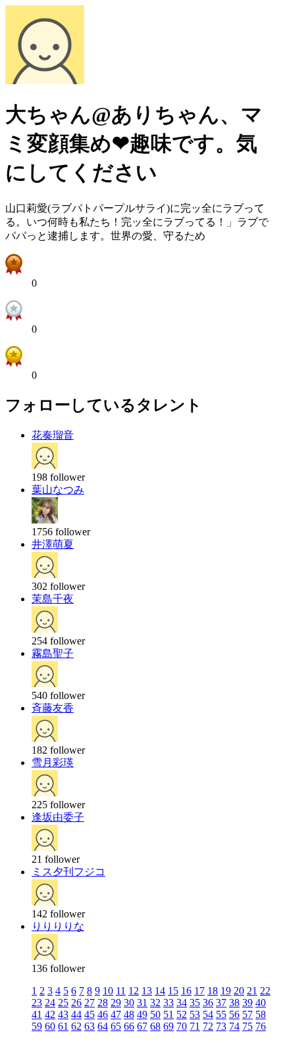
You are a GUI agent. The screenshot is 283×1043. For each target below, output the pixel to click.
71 (195, 1026)
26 (76, 1002)
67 (142, 1026)
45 (89, 1014)
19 (225, 990)
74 (234, 1026)
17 (199, 990)
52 (181, 1014)
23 (37, 1002)
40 (260, 1002)
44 (76, 1014)
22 (265, 990)
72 (208, 1026)
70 (181, 1026)
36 (208, 1002)
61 (63, 1026)
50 (155, 1014)
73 (221, 1026)
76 (260, 1026)
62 (76, 1026)
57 (247, 1014)
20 (239, 990)
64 (102, 1026)
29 (116, 1002)
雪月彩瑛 (53, 762)
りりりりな (58, 926)
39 (247, 1002)
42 (50, 1014)
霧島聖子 (53, 653)
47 (116, 1014)
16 (186, 990)
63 (89, 1026)
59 (37, 1026)
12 (133, 990)
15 (173, 990)
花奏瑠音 (53, 435)
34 (181, 1002)
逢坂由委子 (58, 817)
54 (208, 1014)
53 (195, 1014)
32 (155, 1002)
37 (221, 1002)
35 (195, 1002)
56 (234, 1014)
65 (116, 1026)
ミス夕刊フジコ (68, 871)
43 (63, 1014)
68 (155, 1026)
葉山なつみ (58, 489)
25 (63, 1002)
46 (102, 1014)
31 (142, 1002)
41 (37, 1014)
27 (89, 1002)
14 (160, 990)
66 (129, 1026)
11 (121, 990)
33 (168, 1002)
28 (102, 1002)
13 (147, 990)
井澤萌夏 (53, 544)
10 (108, 990)
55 (221, 1014)
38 (234, 1002)
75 (247, 1026)
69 (168, 1026)
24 (50, 1002)
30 (129, 1002)
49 (142, 1014)
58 (260, 1014)
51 (168, 1014)
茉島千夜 (53, 598)
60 (50, 1026)
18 (212, 990)
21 (252, 990)
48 (129, 1014)
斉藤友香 (53, 708)
